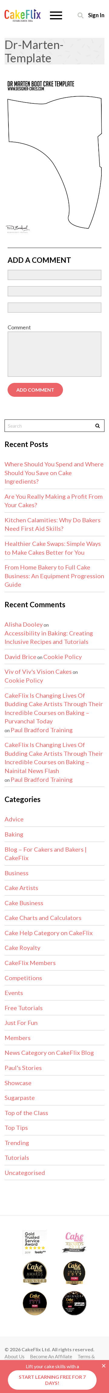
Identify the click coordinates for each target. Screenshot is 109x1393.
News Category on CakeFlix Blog (49, 1052)
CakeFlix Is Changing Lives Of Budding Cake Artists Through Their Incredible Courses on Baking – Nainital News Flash (54, 757)
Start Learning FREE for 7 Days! (52, 1380)
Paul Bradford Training (42, 729)
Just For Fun (21, 1022)
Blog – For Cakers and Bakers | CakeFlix (46, 854)
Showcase (18, 1082)
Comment (19, 327)
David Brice (20, 656)
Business (16, 872)
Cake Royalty (22, 947)
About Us (15, 1356)
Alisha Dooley (24, 624)
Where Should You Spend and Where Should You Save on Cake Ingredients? (54, 472)
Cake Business (24, 902)
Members (18, 1037)
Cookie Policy (62, 656)
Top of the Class (26, 1112)
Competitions (23, 977)
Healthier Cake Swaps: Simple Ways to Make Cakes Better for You (53, 548)
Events (14, 992)
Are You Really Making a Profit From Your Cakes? (54, 501)
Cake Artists (21, 887)
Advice (14, 819)
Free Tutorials (24, 1007)
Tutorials (17, 1157)
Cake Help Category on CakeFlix (49, 932)
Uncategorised (25, 1172)
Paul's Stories (23, 1067)
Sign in (96, 15)
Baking (14, 834)
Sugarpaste (20, 1097)
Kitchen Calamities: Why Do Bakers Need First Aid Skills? (53, 524)
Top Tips (16, 1127)
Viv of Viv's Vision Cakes (38, 671)
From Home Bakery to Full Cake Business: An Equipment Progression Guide (54, 575)
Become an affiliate (51, 1356)
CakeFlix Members (30, 962)
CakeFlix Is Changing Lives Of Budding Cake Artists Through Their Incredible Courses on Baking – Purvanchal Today (54, 708)
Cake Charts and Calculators (43, 917)
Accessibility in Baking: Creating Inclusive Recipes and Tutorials (49, 637)
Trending (17, 1142)
